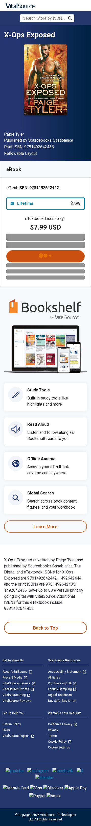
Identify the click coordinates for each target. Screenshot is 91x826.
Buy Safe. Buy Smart (62, 701)
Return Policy (12, 724)
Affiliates (54, 677)
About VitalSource (15, 671)
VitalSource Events (16, 689)
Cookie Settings (59, 747)
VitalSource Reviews (17, 701)
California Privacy (60, 724)
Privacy (53, 730)
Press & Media (13, 677)
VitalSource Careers (17, 683)
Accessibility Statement (65, 671)
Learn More (45, 526)
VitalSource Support (17, 736)
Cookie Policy (57, 741)
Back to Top (45, 628)
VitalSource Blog (15, 695)
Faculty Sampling (60, 689)
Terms (52, 736)
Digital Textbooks (60, 695)
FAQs (6, 730)
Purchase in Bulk (60, 683)
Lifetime (48, 203)
